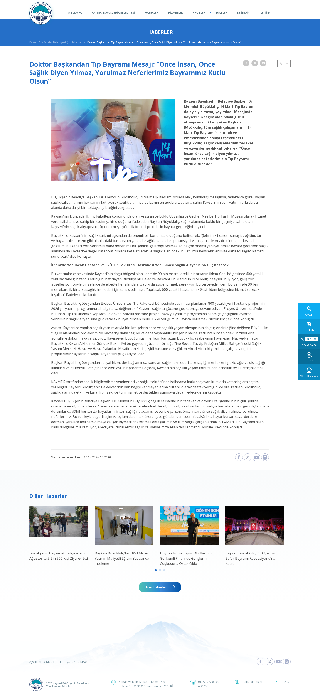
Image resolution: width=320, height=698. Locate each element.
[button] (246, 63)
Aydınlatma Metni (41, 661)
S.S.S (286, 682)
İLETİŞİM (265, 12)
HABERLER (151, 12)
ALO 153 (203, 686)
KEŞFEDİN (243, 12)
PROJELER (199, 12)
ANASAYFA (75, 12)
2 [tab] (160, 570)
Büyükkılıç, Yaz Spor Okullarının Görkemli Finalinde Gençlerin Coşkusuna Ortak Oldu (186, 558)
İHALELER (221, 12)
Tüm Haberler (155, 587)
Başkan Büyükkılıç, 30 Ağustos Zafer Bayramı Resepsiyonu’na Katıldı (250, 558)
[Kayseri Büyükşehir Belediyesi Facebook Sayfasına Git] (260, 661)
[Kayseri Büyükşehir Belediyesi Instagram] (265, 457)
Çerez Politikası (77, 661)
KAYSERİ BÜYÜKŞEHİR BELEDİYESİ (113, 12)
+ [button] (287, 63)
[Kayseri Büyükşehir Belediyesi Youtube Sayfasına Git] (278, 661)
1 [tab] (156, 570)
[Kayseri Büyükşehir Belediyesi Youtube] (256, 457)
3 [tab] (164, 570)
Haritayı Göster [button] (253, 682)
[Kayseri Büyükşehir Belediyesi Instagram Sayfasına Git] (287, 661)
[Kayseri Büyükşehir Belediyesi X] (247, 457)
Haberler (76, 42)
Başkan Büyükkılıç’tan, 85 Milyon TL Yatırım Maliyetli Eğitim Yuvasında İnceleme (124, 558)
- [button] (274, 63)
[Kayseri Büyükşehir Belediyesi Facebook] (239, 457)
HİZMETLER (175, 12)
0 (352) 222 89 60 (208, 682)
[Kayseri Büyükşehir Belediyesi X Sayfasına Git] (269, 661)
